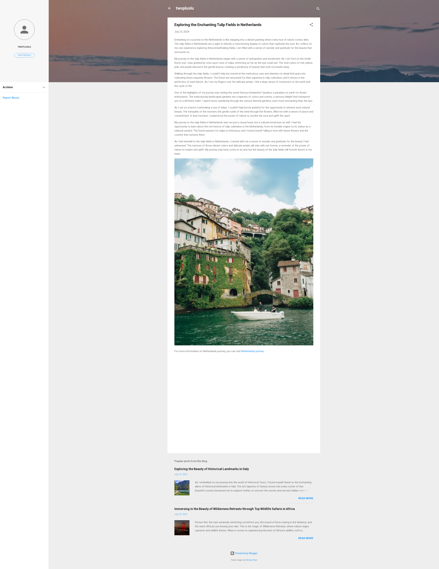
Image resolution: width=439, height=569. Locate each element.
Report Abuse (11, 97)
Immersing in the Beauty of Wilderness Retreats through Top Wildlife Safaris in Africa (234, 509)
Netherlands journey (252, 351)
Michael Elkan (251, 560)
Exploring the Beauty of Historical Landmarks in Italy (211, 469)
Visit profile (24, 55)
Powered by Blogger (246, 553)
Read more (305, 498)
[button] (311, 25)
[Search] (318, 9)
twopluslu (185, 8)
